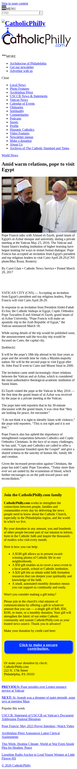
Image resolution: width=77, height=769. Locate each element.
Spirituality (17, 111)
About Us (16, 144)
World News (10, 155)
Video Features (19, 133)
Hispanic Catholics (22, 129)
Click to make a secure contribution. (38, 646)
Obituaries (16, 107)
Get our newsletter (22, 67)
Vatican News (19, 100)
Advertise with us (21, 71)
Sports (14, 122)
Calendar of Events (22, 103)
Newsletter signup (21, 137)
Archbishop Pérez (21, 92)
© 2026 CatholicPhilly (16, 765)
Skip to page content (15, 3)
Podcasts (15, 118)
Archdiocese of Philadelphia (28, 63)
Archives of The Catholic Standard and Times (39, 148)
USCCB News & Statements (28, 96)
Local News (18, 85)
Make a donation (21, 141)
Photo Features (19, 88)
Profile (14, 126)
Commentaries (19, 114)
